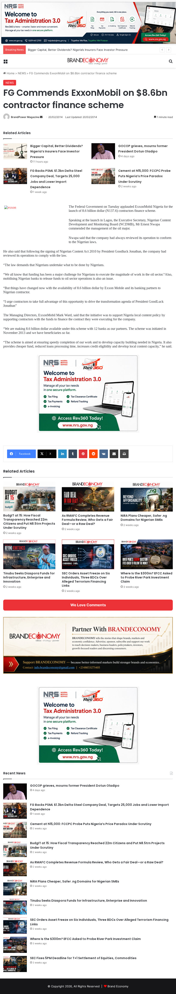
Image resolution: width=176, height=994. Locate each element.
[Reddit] (93, 454)
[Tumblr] (72, 454)
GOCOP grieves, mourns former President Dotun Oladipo (74, 785)
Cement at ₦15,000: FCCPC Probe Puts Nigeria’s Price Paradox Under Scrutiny (144, 176)
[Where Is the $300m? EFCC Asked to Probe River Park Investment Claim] (147, 554)
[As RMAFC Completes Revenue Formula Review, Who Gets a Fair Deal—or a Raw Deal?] (88, 496)
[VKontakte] (103, 454)
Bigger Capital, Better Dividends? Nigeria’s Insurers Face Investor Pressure (78, 49)
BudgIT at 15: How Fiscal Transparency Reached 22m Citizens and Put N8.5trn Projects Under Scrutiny (29, 521)
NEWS (22, 73)
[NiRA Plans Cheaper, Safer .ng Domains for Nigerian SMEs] (147, 496)
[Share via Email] (114, 454)
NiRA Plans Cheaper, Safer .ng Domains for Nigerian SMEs (144, 517)
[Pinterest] (83, 454)
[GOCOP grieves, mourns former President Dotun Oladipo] (103, 151)
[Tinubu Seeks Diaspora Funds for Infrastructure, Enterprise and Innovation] (29, 554)
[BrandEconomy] (88, 61)
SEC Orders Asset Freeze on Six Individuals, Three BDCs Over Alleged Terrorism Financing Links (86, 579)
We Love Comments (88, 605)
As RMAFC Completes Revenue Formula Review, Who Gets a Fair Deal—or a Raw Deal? (87, 519)
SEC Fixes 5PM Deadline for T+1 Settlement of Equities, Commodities (83, 958)
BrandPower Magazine (25, 117)
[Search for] (170, 63)
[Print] (124, 454)
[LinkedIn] (62, 454)
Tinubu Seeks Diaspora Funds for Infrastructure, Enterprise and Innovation (29, 577)
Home (10, 73)
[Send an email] (41, 117)
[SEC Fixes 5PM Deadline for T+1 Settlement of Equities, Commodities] (15, 964)
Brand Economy (118, 986)
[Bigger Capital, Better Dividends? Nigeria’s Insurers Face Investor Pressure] (15, 151)
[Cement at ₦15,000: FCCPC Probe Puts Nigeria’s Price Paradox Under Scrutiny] (103, 176)
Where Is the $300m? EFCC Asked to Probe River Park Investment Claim (146, 577)
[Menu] (5, 63)
